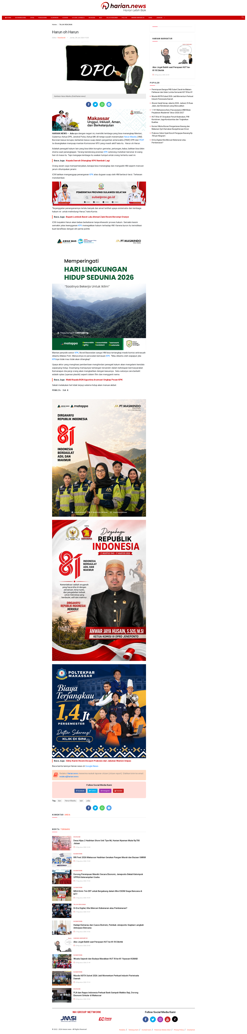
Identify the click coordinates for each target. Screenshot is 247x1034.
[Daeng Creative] (105, 1019)
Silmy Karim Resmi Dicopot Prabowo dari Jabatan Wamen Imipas (98, 761)
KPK (105, 152)
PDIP (141, 140)
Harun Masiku (130, 136)
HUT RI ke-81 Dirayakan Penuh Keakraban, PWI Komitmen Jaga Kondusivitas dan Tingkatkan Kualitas (170, 119)
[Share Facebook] (88, 104)
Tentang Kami (134, 1030)
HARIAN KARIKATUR (137, 18)
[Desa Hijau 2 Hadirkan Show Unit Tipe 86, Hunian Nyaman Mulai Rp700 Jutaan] (61, 843)
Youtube (119, 791)
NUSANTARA (77, 854)
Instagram (106, 791)
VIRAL (150, 18)
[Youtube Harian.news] (167, 1019)
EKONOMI (92, 18)
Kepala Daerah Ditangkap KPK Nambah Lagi (88, 160)
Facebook (80, 791)
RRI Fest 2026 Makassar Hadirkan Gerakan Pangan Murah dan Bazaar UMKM (109, 857)
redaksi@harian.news (68, 776)
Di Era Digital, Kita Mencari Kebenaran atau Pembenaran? (100, 908)
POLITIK (124, 18)
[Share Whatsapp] (102, 104)
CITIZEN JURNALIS (78, 18)
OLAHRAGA (54, 18)
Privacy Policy (179, 1030)
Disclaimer (191, 1030)
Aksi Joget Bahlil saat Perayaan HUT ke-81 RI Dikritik (98, 942)
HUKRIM (65, 18)
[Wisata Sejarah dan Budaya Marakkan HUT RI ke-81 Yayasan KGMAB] (61, 961)
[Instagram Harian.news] (160, 1019)
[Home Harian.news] (123, 6)
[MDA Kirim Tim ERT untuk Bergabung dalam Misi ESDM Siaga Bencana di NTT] (61, 894)
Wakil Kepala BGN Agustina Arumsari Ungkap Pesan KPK (94, 379)
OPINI (32, 18)
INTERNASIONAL (20, 18)
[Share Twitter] (95, 104)
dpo (59, 801)
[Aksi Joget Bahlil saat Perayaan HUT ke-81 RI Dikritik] (61, 944)
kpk (81, 801)
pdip (88, 801)
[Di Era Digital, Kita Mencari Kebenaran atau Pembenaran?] (61, 910)
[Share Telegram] (109, 104)
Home (9, 18)
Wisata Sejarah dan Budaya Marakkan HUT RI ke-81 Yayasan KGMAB (105, 959)
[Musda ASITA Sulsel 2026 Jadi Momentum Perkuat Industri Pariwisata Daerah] (61, 978)
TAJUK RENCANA (112, 18)
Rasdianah (61, 38)
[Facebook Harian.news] (145, 1019)
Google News (91, 766)
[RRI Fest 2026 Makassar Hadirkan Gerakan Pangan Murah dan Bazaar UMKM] (61, 860)
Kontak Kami (146, 1030)
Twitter (93, 791)
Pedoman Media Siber (162, 1030)
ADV (100, 18)
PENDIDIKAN (42, 18)
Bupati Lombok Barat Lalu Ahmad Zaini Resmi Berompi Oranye (97, 217)
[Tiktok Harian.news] (175, 1019)
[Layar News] (68, 1019)
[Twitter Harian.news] (153, 1019)
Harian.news (72, 773)
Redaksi (122, 1030)
